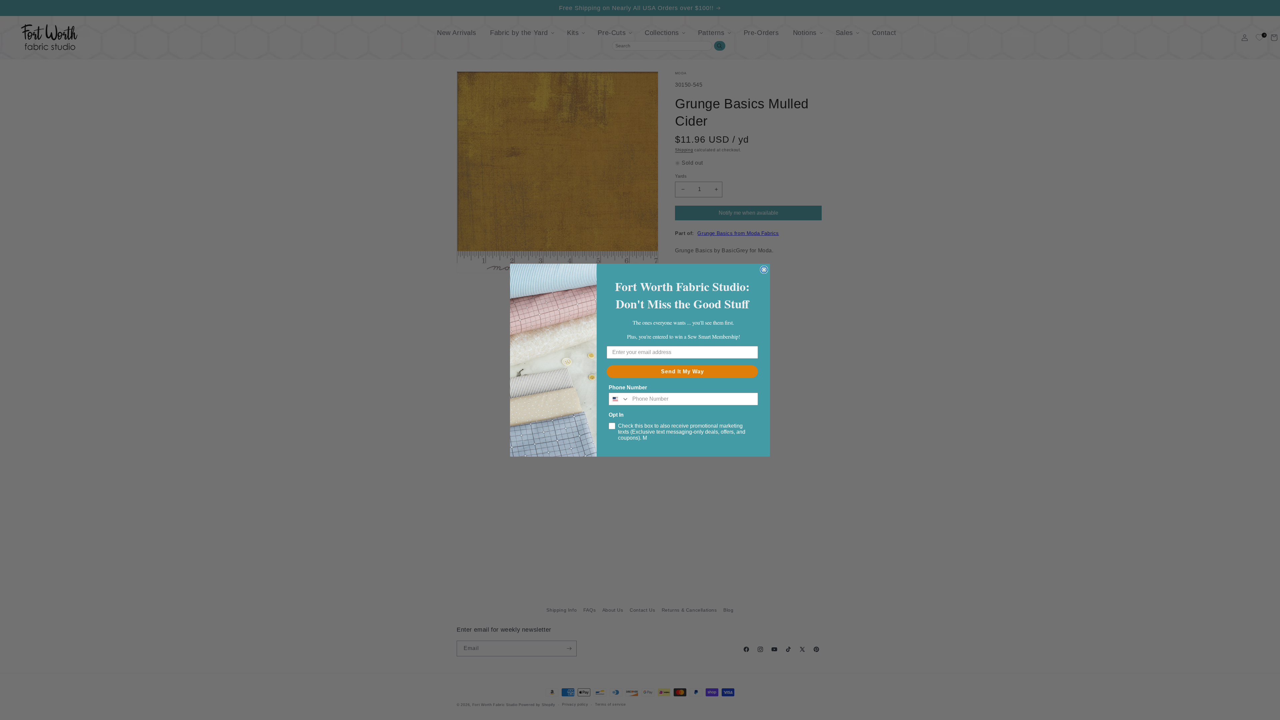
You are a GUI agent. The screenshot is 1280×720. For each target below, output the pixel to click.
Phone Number (628, 387)
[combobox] (619, 399)
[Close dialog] (764, 269)
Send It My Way (682, 371)
